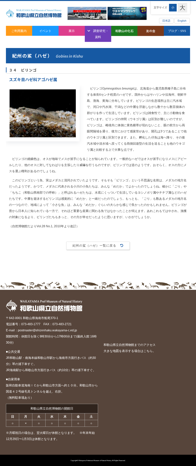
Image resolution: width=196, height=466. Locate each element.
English (182, 20)
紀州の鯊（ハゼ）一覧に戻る (94, 245)
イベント (45, 30)
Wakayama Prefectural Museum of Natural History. (95, 460)
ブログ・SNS (177, 30)
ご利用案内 (19, 30)
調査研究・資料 (101, 33)
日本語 (166, 20)
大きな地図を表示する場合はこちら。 (130, 351)
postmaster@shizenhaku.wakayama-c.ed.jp (47, 330)
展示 (72, 30)
